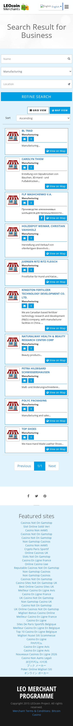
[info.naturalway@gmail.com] (24, 348)
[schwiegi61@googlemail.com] (24, 380)
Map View (61, 110)
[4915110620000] (31, 238)
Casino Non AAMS (36, 530)
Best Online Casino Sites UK (36, 586)
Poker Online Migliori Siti (36, 669)
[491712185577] (31, 380)
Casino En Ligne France (36, 560)
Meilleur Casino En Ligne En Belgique (36, 628)
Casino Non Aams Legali (37, 658)
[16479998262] (31, 409)
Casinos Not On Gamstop (36, 523)
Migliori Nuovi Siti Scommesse (36, 635)
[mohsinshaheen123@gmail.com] (24, 437)
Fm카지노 (36, 643)
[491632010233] (31, 270)
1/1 (39, 466)
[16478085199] (31, 305)
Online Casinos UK (36, 553)
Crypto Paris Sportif (36, 549)
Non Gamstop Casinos (36, 541)
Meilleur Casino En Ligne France (36, 616)
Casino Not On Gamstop (37, 538)
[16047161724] (31, 348)
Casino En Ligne (36, 620)
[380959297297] (31, 202)
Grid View (39, 110)
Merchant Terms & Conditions (31, 711)
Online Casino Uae (36, 564)
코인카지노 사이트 (36, 661)
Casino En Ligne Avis (36, 646)
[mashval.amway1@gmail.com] (24, 202)
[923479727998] (31, 139)
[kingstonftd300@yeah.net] (24, 305)
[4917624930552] (31, 167)
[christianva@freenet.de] (24, 238)
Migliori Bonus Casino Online (36, 613)
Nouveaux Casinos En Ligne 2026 (36, 654)
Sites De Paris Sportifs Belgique (36, 624)
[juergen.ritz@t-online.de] (24, 270)
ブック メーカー (36, 665)
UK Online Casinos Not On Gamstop (36, 609)
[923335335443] (31, 437)
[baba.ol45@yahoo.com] (24, 139)
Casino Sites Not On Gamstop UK (36, 583)
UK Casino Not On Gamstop (36, 598)
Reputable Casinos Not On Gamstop (36, 568)
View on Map (57, 151)
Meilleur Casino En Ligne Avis (36, 590)
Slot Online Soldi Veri (36, 526)
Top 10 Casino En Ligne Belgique (36, 631)
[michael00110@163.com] (24, 409)
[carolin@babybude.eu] (24, 167)
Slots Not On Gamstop (36, 556)
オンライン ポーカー (36, 673)
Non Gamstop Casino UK (36, 601)
